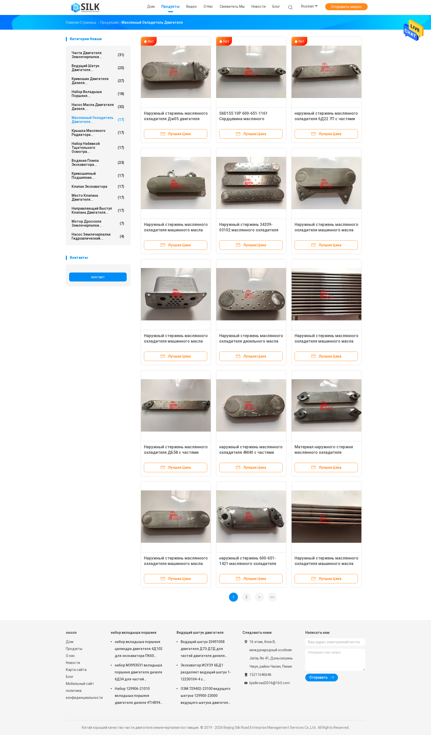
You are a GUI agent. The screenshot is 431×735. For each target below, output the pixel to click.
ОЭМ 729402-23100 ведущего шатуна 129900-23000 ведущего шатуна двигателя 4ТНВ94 (205, 696)
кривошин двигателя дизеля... (98, 81)
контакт (98, 277)
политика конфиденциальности (83, 694)
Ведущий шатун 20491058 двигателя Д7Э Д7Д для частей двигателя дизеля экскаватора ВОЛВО (203, 649)
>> (272, 597)
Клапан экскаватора (98, 186)
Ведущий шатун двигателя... (98, 68)
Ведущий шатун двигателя (200, 633)
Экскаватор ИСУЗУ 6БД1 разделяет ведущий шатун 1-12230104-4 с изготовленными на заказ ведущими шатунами (206, 673)
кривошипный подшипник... (98, 176)
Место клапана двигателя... (98, 197)
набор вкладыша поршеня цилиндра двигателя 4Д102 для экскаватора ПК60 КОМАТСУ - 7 (138, 649)
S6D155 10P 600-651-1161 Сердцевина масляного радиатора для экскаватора (246, 119)
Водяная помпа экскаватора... (98, 163)
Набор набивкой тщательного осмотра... (98, 148)
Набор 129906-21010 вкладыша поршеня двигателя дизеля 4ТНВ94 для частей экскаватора (137, 696)
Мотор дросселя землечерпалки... (98, 223)
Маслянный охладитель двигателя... (98, 120)
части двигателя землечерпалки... (98, 55)
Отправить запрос (346, 7)
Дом (69, 642)
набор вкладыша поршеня (133, 633)
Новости (73, 663)
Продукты (74, 649)
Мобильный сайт (80, 684)
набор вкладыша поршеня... (98, 94)
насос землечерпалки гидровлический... (98, 236)
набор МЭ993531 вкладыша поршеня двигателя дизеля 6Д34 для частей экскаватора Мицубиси (138, 673)
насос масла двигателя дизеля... (98, 107)
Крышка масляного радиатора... (98, 133)
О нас (70, 656)
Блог (70, 677)
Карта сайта (76, 670)
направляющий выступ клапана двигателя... (98, 210)
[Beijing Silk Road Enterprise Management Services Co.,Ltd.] (85, 7)
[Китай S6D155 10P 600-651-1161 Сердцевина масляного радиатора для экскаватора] (251, 72)
